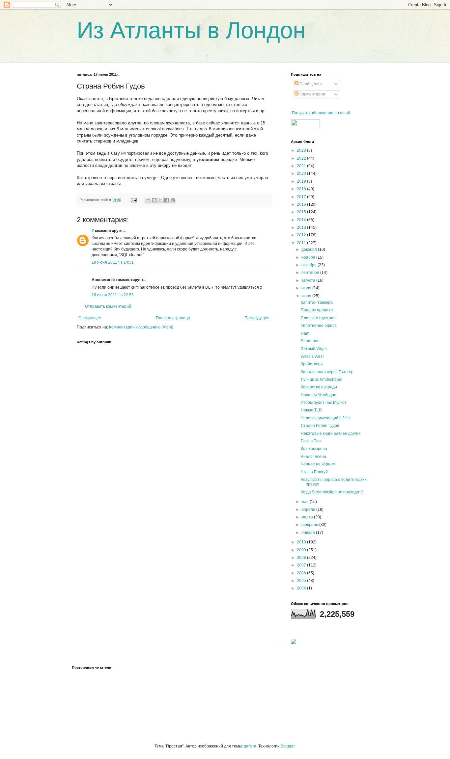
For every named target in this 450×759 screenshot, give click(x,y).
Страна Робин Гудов (320, 425)
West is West (312, 356)
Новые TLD (311, 410)
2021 (302, 166)
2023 (302, 150)
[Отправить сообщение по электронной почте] (133, 200)
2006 (302, 573)
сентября (310, 272)
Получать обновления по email (321, 113)
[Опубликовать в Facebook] (166, 200)
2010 (302, 542)
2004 (302, 588)
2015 (302, 212)
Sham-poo (310, 341)
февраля (310, 524)
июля (306, 288)
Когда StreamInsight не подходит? (332, 492)
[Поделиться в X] (160, 200)
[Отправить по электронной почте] (148, 200)
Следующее (89, 318)
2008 (302, 557)
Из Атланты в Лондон (191, 30)
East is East (311, 441)
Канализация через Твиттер (327, 372)
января (308, 532)
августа (308, 280)
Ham (305, 333)
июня (306, 296)
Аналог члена (313, 456)
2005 (302, 580)
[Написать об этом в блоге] (154, 200)
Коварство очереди (319, 387)
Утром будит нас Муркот (324, 402)
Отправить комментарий (108, 306)
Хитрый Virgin (314, 348)
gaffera (250, 746)
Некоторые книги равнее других (330, 433)
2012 (302, 235)
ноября (308, 257)
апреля (308, 509)
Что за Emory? (314, 472)
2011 (302, 243)
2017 (302, 197)
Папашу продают (317, 310)
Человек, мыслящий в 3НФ (326, 418)
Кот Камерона (314, 448)
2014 (302, 220)
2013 (302, 227)
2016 (302, 204)
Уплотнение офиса (319, 325)
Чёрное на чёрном (318, 464)
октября (309, 265)
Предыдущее (256, 318)
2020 (302, 173)
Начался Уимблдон (318, 395)
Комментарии (311, 94)
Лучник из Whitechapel (321, 379)
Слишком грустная (318, 318)
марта (307, 517)
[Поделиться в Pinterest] (173, 200)
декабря (309, 249)
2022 (302, 158)
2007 (302, 565)
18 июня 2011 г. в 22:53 (113, 295)
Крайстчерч (312, 364)
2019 (302, 181)
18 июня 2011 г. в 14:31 (113, 262)
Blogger (288, 746)
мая (305, 501)
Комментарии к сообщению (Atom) (141, 327)
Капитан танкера (317, 302)
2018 (302, 189)
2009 (302, 550)
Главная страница (173, 318)
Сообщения (310, 84)
